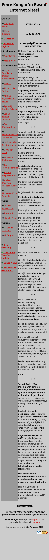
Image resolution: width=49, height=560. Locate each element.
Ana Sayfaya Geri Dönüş (8, 269)
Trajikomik (9, 213)
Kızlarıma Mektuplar (7, 159)
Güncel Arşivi (10, 262)
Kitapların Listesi (8, 25)
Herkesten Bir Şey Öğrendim (9, 143)
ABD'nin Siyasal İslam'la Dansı (9, 98)
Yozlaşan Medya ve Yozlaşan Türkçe (9, 183)
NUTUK (7, 83)
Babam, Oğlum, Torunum (6, 116)
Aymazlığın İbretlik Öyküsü (9, 107)
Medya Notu (10, 60)
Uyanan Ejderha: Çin (8, 207)
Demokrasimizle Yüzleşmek (10, 136)
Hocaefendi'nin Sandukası (9, 194)
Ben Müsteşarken (8, 125)
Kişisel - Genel (10, 218)
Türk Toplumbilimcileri (10, 166)
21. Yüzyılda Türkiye (8, 89)
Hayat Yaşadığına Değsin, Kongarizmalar (9, 74)
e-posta (36, 519)
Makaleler (8, 38)
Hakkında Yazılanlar (7, 229)
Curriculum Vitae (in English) (8, 255)
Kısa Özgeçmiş (6, 246)
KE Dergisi (9, 235)
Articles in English (7, 45)
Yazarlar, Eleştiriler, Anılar (9, 174)
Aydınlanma (9, 56)
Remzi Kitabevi (6, 32)
